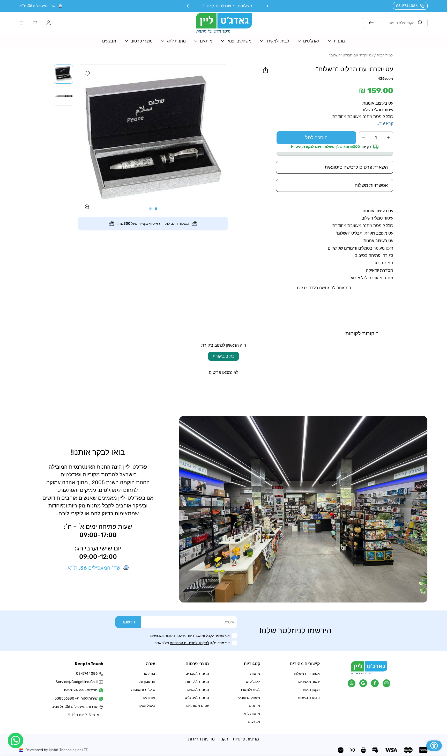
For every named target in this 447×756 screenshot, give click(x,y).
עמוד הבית (385, 55)
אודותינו (149, 697)
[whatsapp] (15, 740)
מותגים (254, 705)
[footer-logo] (369, 673)
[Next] (188, 6)
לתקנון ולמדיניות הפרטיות (189, 643)
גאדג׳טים (253, 681)
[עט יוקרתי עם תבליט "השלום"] (153, 139)
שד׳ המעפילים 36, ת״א (37, 6)
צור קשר (149, 673)
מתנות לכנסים (198, 689)
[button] (49, 22)
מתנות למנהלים (197, 697)
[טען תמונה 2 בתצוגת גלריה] (63, 96)
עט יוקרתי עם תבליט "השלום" (351, 55)
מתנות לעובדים (197, 673)
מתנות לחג (252, 713)
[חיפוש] (371, 22)
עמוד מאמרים (309, 681)
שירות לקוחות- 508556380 (77, 698)
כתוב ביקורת (223, 356)
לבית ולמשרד (250, 689)
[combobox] (394, 22)
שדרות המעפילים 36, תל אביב (77, 706)
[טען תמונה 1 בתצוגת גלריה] (63, 74)
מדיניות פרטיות (246, 739)
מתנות (255, 673)
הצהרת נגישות (309, 697)
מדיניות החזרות (201, 739)
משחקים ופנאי (249, 697)
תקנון (223, 739)
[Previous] (267, 6)
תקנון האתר (311, 689)
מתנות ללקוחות (197, 681)
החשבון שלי (146, 681)
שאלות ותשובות (143, 689)
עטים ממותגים (197, 705)
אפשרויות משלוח (307, 673)
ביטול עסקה (146, 705)
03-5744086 (407, 6)
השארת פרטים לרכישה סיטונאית (356, 167)
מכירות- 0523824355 (80, 690)
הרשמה (128, 622)
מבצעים (254, 721)
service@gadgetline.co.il (77, 682)
